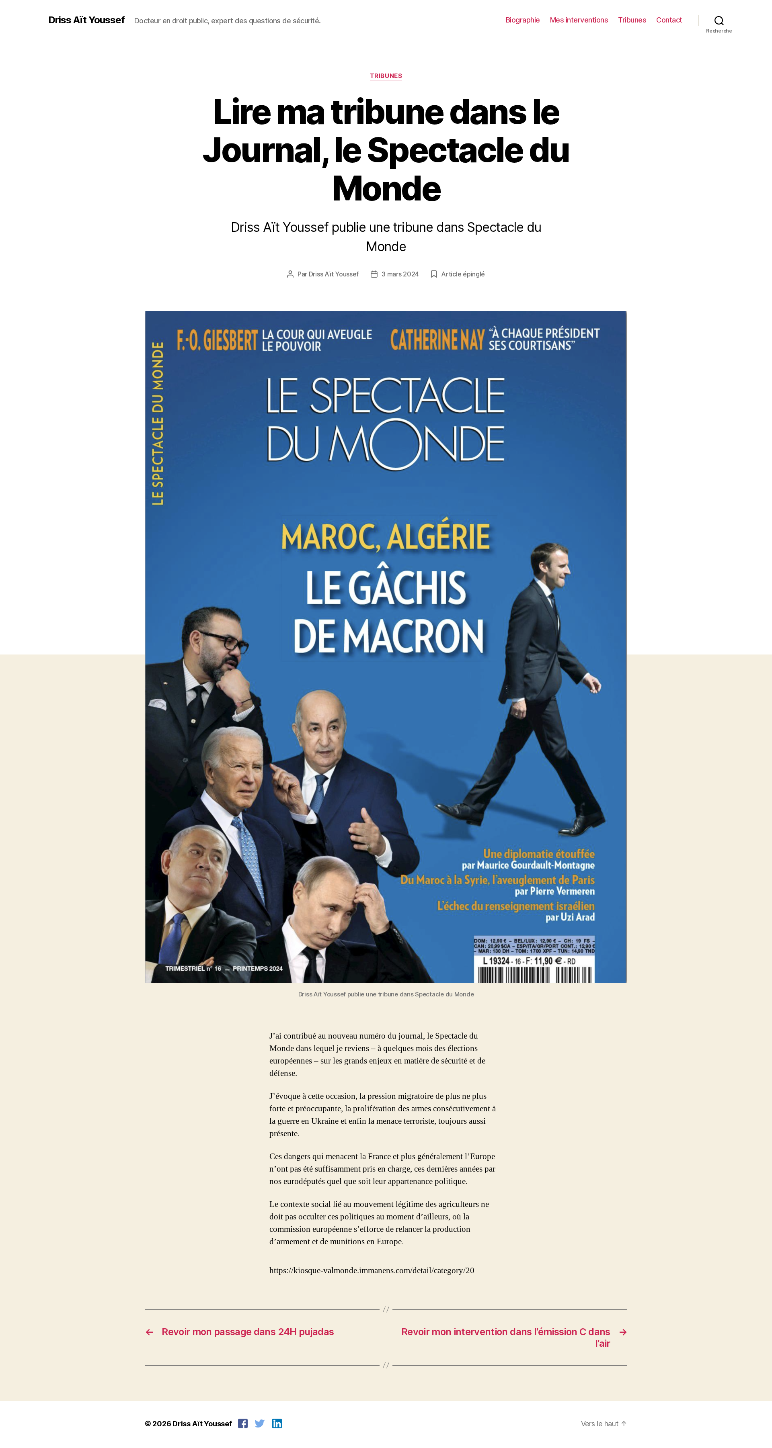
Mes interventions (579, 20)
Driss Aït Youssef (86, 20)
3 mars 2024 (400, 274)
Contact (669, 20)
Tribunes (632, 20)
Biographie (523, 20)
